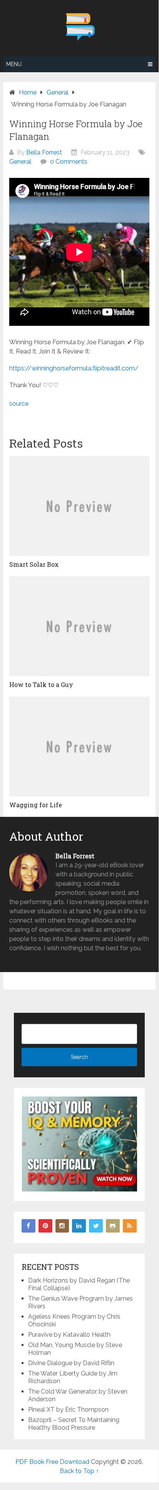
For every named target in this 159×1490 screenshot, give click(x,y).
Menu (14, 64)
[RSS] (130, 1226)
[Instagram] (62, 1226)
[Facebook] (28, 1226)
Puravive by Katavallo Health (69, 1334)
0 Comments (68, 161)
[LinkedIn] (79, 1226)
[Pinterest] (45, 1226)
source (18, 403)
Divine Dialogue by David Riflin (71, 1363)
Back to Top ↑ (79, 1471)
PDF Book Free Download (52, 1461)
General (20, 161)
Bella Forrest (44, 152)
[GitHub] (113, 1226)
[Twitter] (96, 1226)
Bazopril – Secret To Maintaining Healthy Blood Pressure (73, 1423)
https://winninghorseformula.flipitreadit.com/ (74, 368)
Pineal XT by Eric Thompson (68, 1409)
